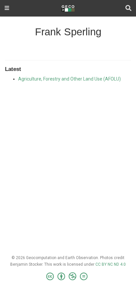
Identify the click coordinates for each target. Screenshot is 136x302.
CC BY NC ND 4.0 (110, 264)
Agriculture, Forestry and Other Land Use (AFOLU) (69, 79)
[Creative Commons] (68, 276)
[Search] (128, 8)
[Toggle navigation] (7, 8)
